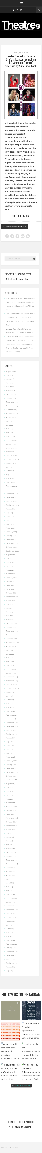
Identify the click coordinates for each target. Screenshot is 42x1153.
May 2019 (9, 704)
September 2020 (12, 643)
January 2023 (11, 536)
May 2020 (9, 658)
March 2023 (10, 528)
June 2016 (10, 837)
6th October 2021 (8, 227)
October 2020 (11, 639)
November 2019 (12, 681)
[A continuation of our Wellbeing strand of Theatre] (31, 1010)
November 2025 (12, 406)
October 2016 (11, 822)
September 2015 (12, 872)
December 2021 (12, 585)
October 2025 (11, 410)
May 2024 (9, 475)
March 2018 (10, 757)
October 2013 (11, 959)
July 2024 (9, 467)
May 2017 (9, 795)
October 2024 (11, 455)
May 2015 (9, 887)
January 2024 (11, 490)
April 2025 (10, 433)
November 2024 (12, 452)
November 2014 (12, 910)
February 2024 (11, 486)
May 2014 (9, 933)
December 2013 (12, 952)
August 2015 (10, 875)
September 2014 (12, 917)
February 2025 (11, 440)
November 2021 (12, 589)
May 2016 (9, 841)
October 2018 (11, 730)
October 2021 (11, 593)
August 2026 (11, 372)
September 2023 (12, 505)
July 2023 (9, 513)
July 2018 (9, 742)
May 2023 (9, 520)
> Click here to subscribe (16, 279)
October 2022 (11, 547)
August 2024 (11, 463)
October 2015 (11, 868)
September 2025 (12, 414)
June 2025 (10, 425)
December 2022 (12, 539)
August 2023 (11, 509)
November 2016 (12, 818)
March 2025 (10, 436)
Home (16, 52)
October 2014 (11, 913)
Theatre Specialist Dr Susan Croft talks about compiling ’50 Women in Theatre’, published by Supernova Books (21, 61)
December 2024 (12, 448)
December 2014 (12, 906)
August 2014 (10, 921)
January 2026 (11, 398)
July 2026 (9, 375)
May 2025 (9, 429)
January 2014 (11, 948)
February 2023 (11, 532)
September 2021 (12, 597)
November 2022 (12, 543)
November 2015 (12, 864)
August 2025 (11, 417)
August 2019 (11, 692)
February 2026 (11, 394)
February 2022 (11, 578)
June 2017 (10, 791)
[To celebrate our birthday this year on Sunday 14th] (10, 1072)
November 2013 (12, 955)
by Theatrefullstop (20, 227)
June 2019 (10, 700)
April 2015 (9, 891)
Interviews (23, 52)
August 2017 (10, 784)
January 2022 (11, 581)
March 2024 (10, 482)
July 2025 (9, 421)
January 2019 (11, 719)
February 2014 (11, 944)
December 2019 (12, 677)
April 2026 (10, 387)
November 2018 (12, 726)
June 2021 (10, 608)
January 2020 (11, 673)
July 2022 (9, 559)
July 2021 (9, 604)
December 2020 (12, 631)
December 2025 (12, 402)
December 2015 (12, 860)
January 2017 (11, 810)
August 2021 (10, 600)
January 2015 (11, 902)
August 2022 (11, 555)
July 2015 (9, 879)
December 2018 (12, 723)
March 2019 (10, 711)
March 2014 (10, 940)
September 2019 (12, 688)
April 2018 (9, 753)
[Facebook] (17, 10)
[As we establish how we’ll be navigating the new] (10, 1031)
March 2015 (10, 894)
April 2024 (10, 478)
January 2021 (11, 627)
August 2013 (10, 967)
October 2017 (11, 776)
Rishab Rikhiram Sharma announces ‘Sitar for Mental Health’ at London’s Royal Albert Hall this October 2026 (19, 340)
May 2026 (9, 383)
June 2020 (10, 654)
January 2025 (11, 444)
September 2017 (12, 780)
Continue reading (21, 216)
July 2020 (9, 650)
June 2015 (10, 883)
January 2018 (11, 765)
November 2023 (12, 497)
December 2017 (12, 768)
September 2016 (12, 826)
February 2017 (11, 807)
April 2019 (10, 707)
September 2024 (12, 459)
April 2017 (9, 799)
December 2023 (12, 494)
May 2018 (9, 749)
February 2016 (11, 852)
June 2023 (10, 517)
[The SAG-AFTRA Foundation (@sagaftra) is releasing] (31, 1031)
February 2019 (11, 715)
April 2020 (10, 662)
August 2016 (11, 829)
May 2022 (9, 566)
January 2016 (11, 856)
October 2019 (11, 684)
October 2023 (11, 501)
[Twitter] (13, 10)
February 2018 (11, 761)
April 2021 (9, 616)
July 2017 (9, 788)
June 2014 (10, 929)
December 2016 (12, 814)
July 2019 (9, 696)
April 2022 (10, 570)
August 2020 (11, 646)
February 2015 (11, 898)
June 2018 (10, 746)
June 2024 (10, 471)
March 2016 (10, 849)
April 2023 (10, 524)
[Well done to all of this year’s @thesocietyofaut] (31, 1072)
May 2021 (9, 612)
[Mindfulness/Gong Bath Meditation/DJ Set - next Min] (10, 1010)
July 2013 (9, 971)
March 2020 (10, 665)
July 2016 (9, 833)
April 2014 (9, 936)
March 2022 (10, 574)
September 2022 (12, 551)
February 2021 (11, 623)
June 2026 (10, 379)
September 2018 (12, 734)
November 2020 (12, 635)
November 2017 (12, 772)
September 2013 (12, 963)
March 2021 (10, 620)
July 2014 (9, 925)
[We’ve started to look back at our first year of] (10, 1051)
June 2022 (10, 562)
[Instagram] (21, 10)
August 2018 (10, 738)
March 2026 (10, 391)
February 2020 (11, 669)
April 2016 (10, 845)
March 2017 (10, 803)
